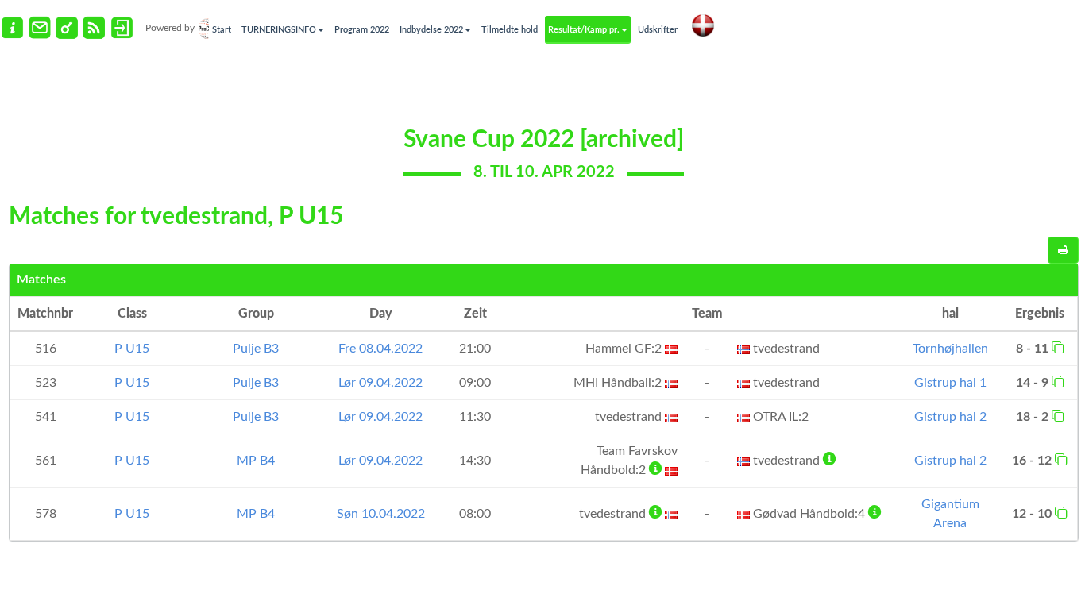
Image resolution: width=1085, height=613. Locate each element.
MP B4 (256, 460)
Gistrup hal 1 (950, 382)
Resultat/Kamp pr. (584, 29)
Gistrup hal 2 (950, 417)
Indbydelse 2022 (431, 29)
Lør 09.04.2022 (380, 382)
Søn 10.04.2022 (381, 513)
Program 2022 (361, 29)
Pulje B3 (256, 348)
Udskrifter (658, 29)
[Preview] (1063, 250)
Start (221, 29)
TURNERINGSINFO (278, 29)
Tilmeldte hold (509, 29)
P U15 (131, 348)
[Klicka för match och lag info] (1058, 347)
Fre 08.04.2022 (380, 348)
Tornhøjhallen (950, 348)
